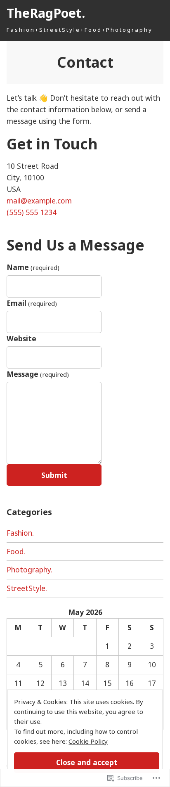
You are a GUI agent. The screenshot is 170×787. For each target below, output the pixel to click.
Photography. (29, 569)
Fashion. (20, 533)
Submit (54, 475)
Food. (16, 551)
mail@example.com (39, 201)
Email (32, 303)
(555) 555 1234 (32, 212)
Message (38, 374)
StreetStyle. (27, 588)
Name (33, 267)
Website (21, 338)
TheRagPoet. (46, 12)
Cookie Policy (88, 741)
